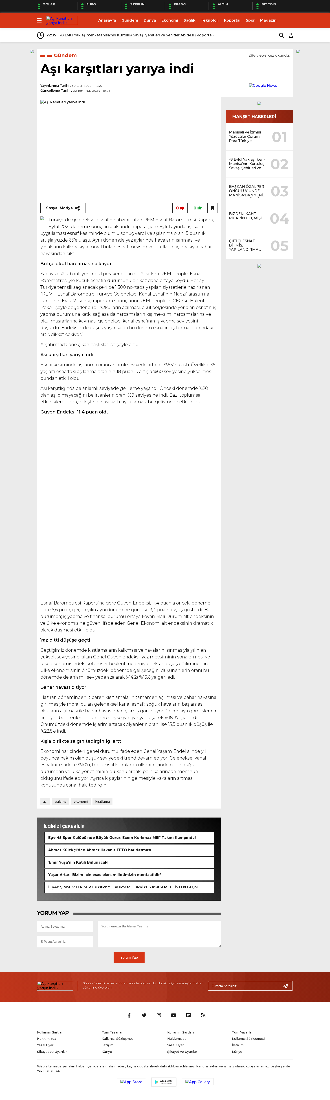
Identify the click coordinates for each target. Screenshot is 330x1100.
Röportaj (232, 20)
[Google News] (263, 85)
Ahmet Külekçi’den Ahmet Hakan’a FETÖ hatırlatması (99, 850)
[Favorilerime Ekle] (212, 208)
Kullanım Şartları (50, 1032)
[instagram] (158, 1015)
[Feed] (203, 1015)
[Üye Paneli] (288, 35)
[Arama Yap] (279, 35)
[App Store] (131, 1081)
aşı (45, 802)
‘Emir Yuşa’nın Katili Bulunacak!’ (78, 862)
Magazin (268, 20)
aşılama (60, 802)
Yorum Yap (129, 957)
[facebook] (129, 1015)
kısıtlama (102, 802)
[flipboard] (188, 1015)
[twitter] (144, 1015)
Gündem (129, 20)
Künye (107, 1052)
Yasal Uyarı (45, 1045)
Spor (250, 20)
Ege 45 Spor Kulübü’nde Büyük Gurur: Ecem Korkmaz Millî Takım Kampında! (122, 838)
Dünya (150, 20)
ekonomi (81, 802)
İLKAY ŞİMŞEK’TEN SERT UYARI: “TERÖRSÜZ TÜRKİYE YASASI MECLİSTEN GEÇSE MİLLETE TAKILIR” (124, 887)
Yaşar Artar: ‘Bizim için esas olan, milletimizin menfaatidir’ (104, 875)
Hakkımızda (46, 1039)
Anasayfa (107, 20)
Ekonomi (169, 20)
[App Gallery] (197, 1081)
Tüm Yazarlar (112, 1032)
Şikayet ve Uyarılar (52, 1052)
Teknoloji (210, 20)
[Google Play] (163, 1082)
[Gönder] (287, 986)
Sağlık (189, 20)
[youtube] (173, 1015)
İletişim (107, 1045)
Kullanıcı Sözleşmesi (118, 1039)
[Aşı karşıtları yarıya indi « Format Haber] (62, 20)
